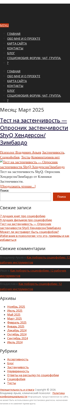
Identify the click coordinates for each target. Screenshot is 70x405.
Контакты (15, 48)
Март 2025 (14, 319)
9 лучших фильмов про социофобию (26, 220)
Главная (13, 34)
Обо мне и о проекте (23, 39)
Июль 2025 (14, 311)
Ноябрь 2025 (16, 307)
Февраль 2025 (17, 322)
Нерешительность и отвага (17, 389)
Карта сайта (17, 43)
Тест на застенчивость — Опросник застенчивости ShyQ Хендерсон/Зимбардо (34, 131)
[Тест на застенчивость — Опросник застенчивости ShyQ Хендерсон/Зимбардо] (35, 164)
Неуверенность (18, 371)
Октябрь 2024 (16, 334)
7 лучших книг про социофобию (22, 216)
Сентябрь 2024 (17, 338)
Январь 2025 (15, 326)
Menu (4, 25)
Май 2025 (13, 315)
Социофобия (9, 157)
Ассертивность (17, 359)
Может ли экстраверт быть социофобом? (29, 232)
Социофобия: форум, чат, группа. (34, 58)
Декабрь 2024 (16, 330)
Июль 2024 (14, 342)
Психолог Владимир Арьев (20, 152)
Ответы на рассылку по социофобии (33, 375)
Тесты (25, 157)
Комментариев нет (45, 157)
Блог (11, 53)
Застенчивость (53, 152)
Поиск (4, 191)
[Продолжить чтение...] (18, 186)
